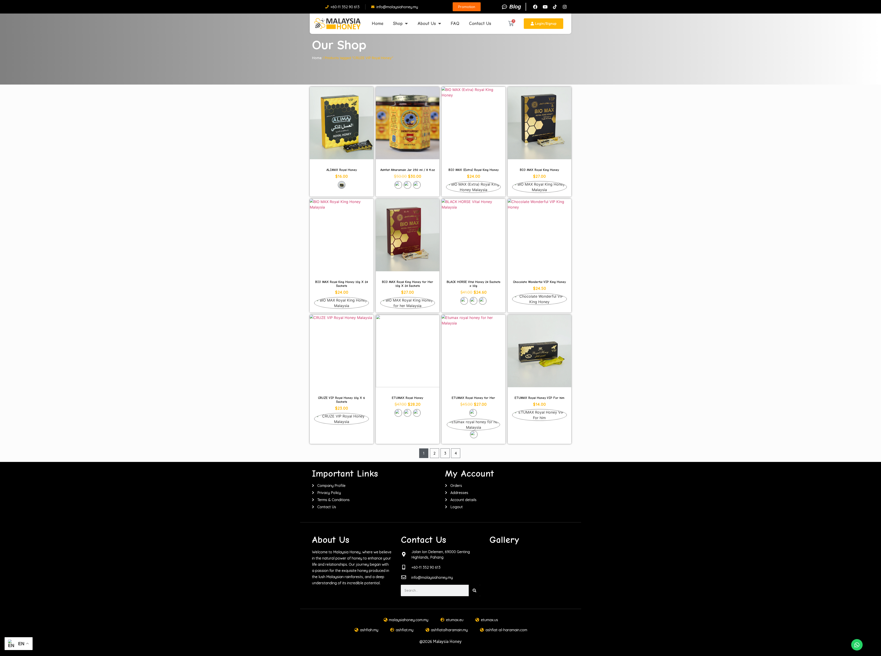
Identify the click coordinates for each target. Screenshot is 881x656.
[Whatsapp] (857, 645)
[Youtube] (545, 7)
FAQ (455, 23)
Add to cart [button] (407, 426)
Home (377, 23)
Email (341, 432)
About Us (427, 23)
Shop (398, 23)
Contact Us (480, 23)
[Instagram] (564, 7)
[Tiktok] (554, 7)
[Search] (474, 590)
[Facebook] (535, 7)
